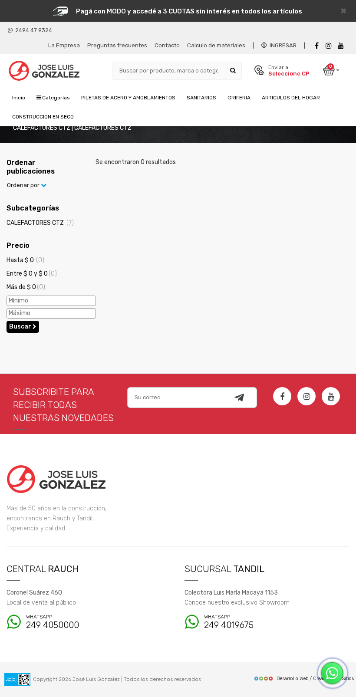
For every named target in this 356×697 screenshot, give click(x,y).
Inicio (18, 98)
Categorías (55, 98)
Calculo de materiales (216, 45)
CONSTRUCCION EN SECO (43, 117)
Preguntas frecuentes (117, 45)
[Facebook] (316, 45)
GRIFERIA (239, 98)
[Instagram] (306, 396)
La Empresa (64, 45)
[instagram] (328, 45)
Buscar (21, 326)
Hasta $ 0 (25, 260)
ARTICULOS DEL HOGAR (291, 98)
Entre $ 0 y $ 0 (32, 273)
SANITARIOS (201, 98)
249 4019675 (229, 622)
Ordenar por (24, 185)
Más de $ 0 (26, 287)
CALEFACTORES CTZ (40, 223)
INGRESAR (282, 45)
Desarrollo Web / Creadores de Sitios (315, 678)
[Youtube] (340, 45)
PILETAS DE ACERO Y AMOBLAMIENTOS (128, 98)
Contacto (167, 45)
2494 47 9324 (32, 30)
